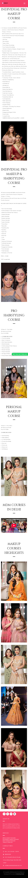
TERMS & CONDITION (8, 842)
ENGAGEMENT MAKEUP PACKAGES (11, 839)
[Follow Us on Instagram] (7, 813)
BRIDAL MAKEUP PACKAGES (9, 838)
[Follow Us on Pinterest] (11, 813)
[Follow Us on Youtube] (14, 813)
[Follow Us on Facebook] (4, 813)
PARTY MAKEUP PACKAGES (9, 840)
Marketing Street (20, 874)
